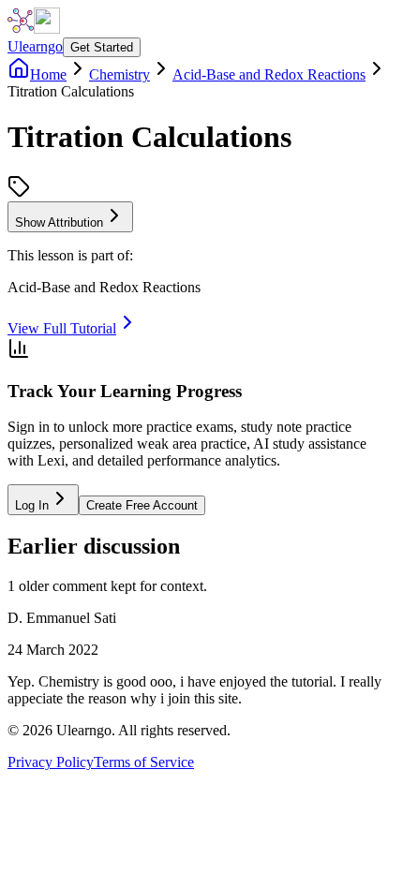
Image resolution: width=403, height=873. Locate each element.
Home (48, 74)
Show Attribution (59, 222)
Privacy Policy (50, 762)
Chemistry (119, 74)
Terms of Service (144, 762)
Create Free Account (142, 505)
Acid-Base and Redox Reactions (269, 74)
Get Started (101, 47)
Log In (32, 505)
